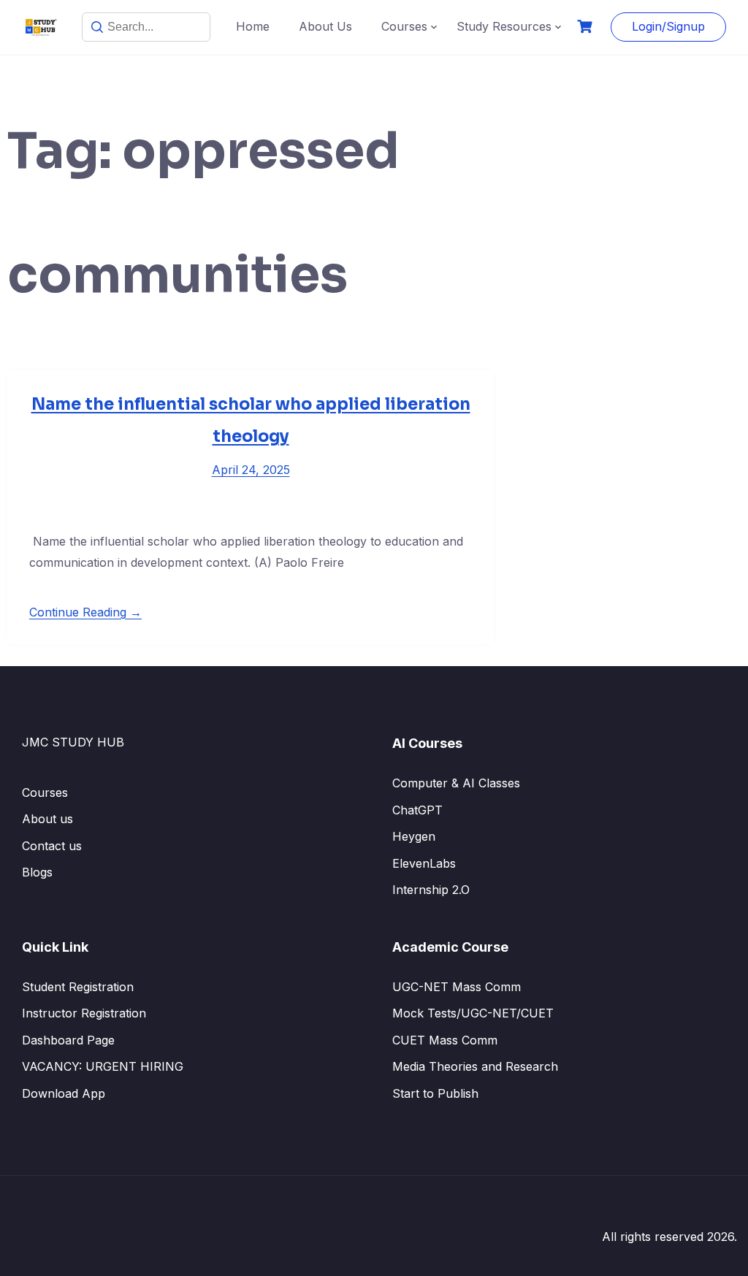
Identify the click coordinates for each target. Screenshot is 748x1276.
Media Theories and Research (475, 1066)
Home (253, 26)
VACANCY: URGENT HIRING (102, 1066)
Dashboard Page (68, 1040)
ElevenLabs (424, 863)
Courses (404, 26)
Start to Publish (435, 1093)
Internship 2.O (431, 889)
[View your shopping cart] (586, 27)
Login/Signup (668, 26)
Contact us (52, 845)
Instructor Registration (84, 1013)
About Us (325, 26)
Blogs (37, 872)
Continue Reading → (85, 612)
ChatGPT (417, 810)
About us (47, 818)
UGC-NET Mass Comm (456, 986)
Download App (63, 1093)
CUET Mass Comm (444, 1040)
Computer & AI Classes (456, 783)
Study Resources (504, 26)
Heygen (413, 836)
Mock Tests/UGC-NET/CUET (473, 1013)
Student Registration (78, 986)
